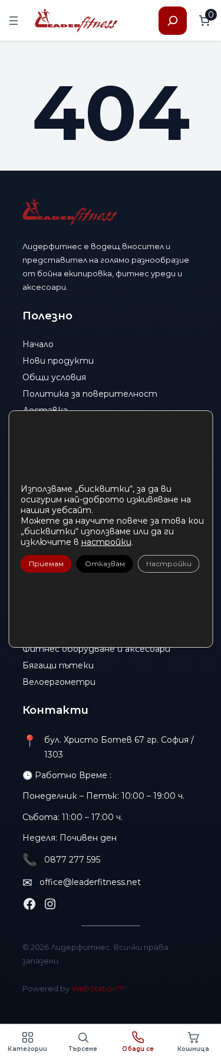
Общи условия (54, 377)
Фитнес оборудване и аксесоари (96, 649)
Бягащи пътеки (58, 665)
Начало (38, 344)
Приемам (45, 563)
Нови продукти (58, 360)
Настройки (168, 563)
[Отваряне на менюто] (13, 21)
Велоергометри (58, 682)
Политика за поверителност (89, 393)
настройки (106, 542)
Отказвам (104, 563)
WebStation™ (98, 988)
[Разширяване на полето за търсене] (173, 20)
